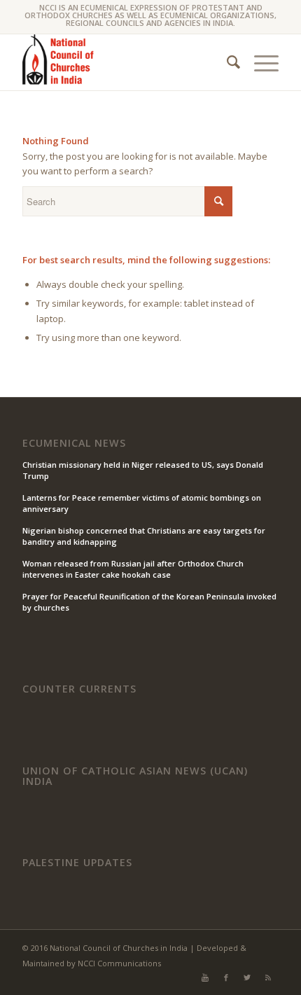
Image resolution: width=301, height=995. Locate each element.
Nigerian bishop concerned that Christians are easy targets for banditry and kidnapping (143, 536)
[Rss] (268, 977)
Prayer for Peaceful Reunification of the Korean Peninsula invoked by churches (149, 602)
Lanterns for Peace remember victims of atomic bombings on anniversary (141, 503)
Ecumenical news (74, 443)
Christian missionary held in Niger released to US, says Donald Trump (142, 470)
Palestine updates (77, 862)
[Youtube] (205, 977)
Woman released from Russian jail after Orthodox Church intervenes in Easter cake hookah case (133, 569)
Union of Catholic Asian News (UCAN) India (135, 776)
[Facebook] (226, 977)
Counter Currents (79, 689)
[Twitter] (247, 977)
